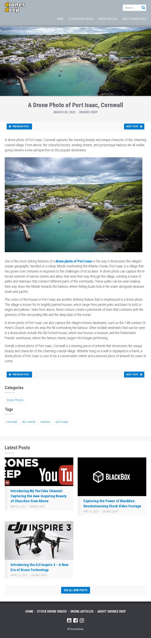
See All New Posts (75, 590)
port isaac (62, 422)
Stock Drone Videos (81, 19)
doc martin (29, 422)
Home (60, 19)
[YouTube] (69, 621)
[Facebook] (75, 621)
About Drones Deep (135, 19)
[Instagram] (82, 621)
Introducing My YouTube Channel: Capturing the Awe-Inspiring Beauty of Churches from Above (38, 496)
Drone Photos (15, 400)
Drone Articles (108, 19)
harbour (46, 422)
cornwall (11, 422)
